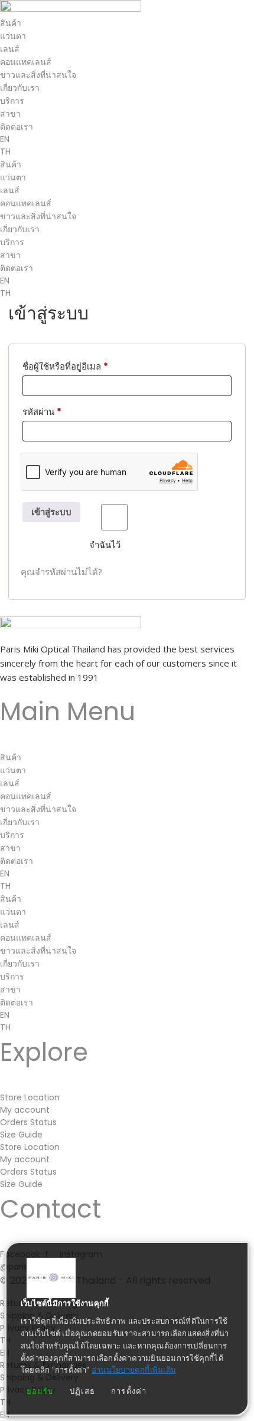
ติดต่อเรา (16, 127)
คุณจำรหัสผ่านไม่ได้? (61, 572)
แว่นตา (13, 36)
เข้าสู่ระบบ (51, 512)
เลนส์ (9, 49)
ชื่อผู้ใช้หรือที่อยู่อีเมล (80, 366)
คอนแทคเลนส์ (25, 62)
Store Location (30, 1097)
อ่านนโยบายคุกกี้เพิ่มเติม (134, 1370)
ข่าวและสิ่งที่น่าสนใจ (38, 75)
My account (25, 1110)
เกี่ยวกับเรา (20, 88)
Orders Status (28, 1122)
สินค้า (10, 23)
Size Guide (21, 1134)
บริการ (12, 101)
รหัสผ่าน (56, 411)
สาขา (10, 114)
